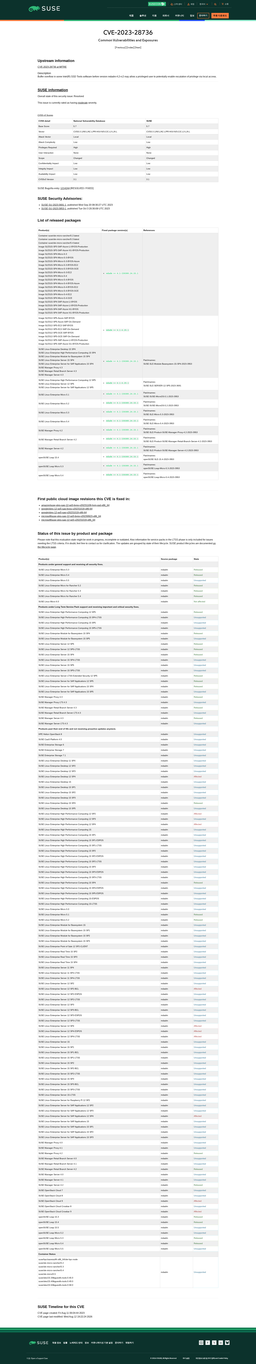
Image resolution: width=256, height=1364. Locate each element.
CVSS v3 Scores (45, 115)
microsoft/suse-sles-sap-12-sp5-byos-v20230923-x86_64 (71, 516)
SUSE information (53, 90)
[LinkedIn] (221, 1342)
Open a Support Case (39, 1358)
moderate (83, 103)
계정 (192, 4)
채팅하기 (129, 1342)
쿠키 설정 (186, 1358)
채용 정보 (56, 1342)
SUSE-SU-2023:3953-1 (53, 208)
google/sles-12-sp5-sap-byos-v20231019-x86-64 (66, 509)
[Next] (138, 47)
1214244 (65, 188)
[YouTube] (201, 1342)
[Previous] (120, 47)
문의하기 (203, 15)
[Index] (130, 47)
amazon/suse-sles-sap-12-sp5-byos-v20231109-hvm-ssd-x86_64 (75, 505)
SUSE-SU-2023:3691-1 (53, 205)
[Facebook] (207, 1342)
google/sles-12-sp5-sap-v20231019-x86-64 (64, 512)
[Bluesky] (227, 1342)
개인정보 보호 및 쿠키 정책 (205, 1358)
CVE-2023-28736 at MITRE (52, 67)
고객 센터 (178, 4)
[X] (214, 1342)
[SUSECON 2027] (157, 4)
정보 (87, 1342)
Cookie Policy (223, 1358)
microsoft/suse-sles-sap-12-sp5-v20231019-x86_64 (68, 520)
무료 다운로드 (220, 15)
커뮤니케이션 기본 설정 (102, 1342)
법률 (65, 1342)
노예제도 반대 (76, 1342)
